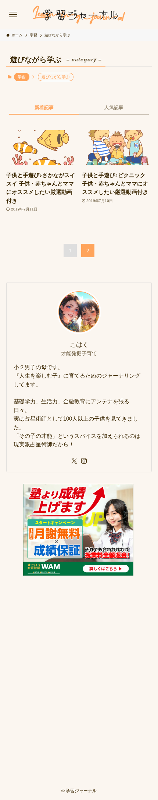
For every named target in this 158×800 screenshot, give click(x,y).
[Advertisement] (79, 668)
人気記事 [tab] (113, 107)
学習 (22, 77)
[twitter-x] (74, 461)
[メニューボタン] (13, 14)
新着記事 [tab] (44, 107)
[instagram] (83, 461)
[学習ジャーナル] (79, 14)
